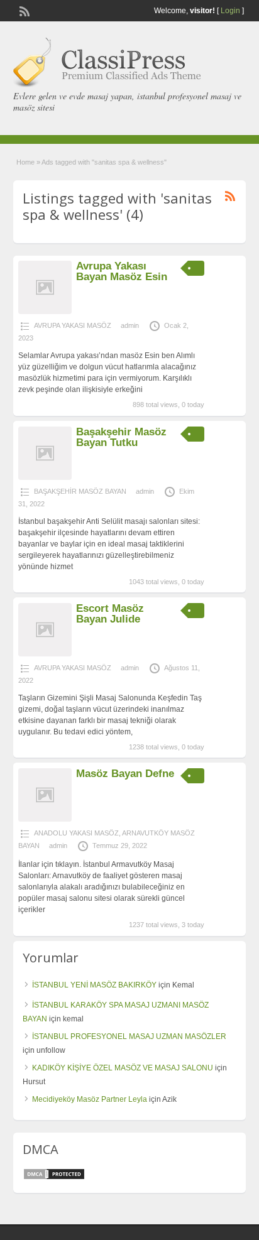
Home (25, 162)
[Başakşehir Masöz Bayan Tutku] (45, 477)
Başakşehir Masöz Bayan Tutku (121, 437)
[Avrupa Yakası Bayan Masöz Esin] (45, 311)
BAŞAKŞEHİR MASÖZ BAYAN (80, 491)
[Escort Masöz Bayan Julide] (45, 654)
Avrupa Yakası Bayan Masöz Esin (121, 271)
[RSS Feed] (23, 10)
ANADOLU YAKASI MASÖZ (76, 833)
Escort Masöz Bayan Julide (110, 613)
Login (230, 10)
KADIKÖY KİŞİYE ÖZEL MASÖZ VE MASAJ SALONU (122, 1067)
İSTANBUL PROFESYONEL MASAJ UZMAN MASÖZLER (129, 1036)
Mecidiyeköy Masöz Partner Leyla (89, 1099)
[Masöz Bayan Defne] (45, 819)
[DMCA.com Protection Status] (54, 1177)
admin (130, 325)
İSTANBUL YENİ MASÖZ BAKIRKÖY (94, 985)
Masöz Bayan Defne (125, 774)
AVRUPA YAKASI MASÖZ (72, 325)
